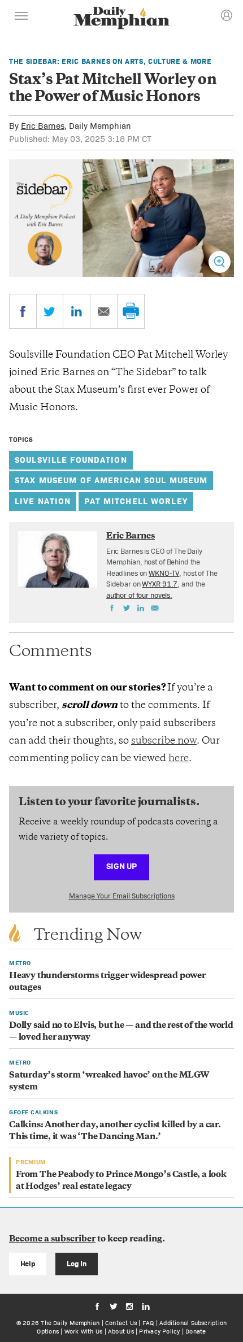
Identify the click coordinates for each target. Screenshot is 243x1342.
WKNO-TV (164, 573)
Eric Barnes (42, 126)
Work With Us (83, 1331)
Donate (195, 1331)
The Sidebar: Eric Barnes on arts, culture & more (110, 61)
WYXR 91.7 (159, 584)
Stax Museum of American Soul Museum (111, 480)
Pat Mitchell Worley (135, 501)
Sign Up (121, 866)
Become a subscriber (52, 1239)
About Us (121, 1331)
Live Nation (43, 501)
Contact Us (121, 1322)
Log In (76, 1264)
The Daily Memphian (70, 1322)
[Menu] (21, 17)
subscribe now (164, 741)
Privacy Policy (159, 1331)
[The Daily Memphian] (121, 19)
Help (28, 1264)
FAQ (148, 1322)
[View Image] (220, 262)
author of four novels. (139, 595)
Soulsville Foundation (71, 459)
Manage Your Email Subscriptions (122, 896)
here (178, 758)
